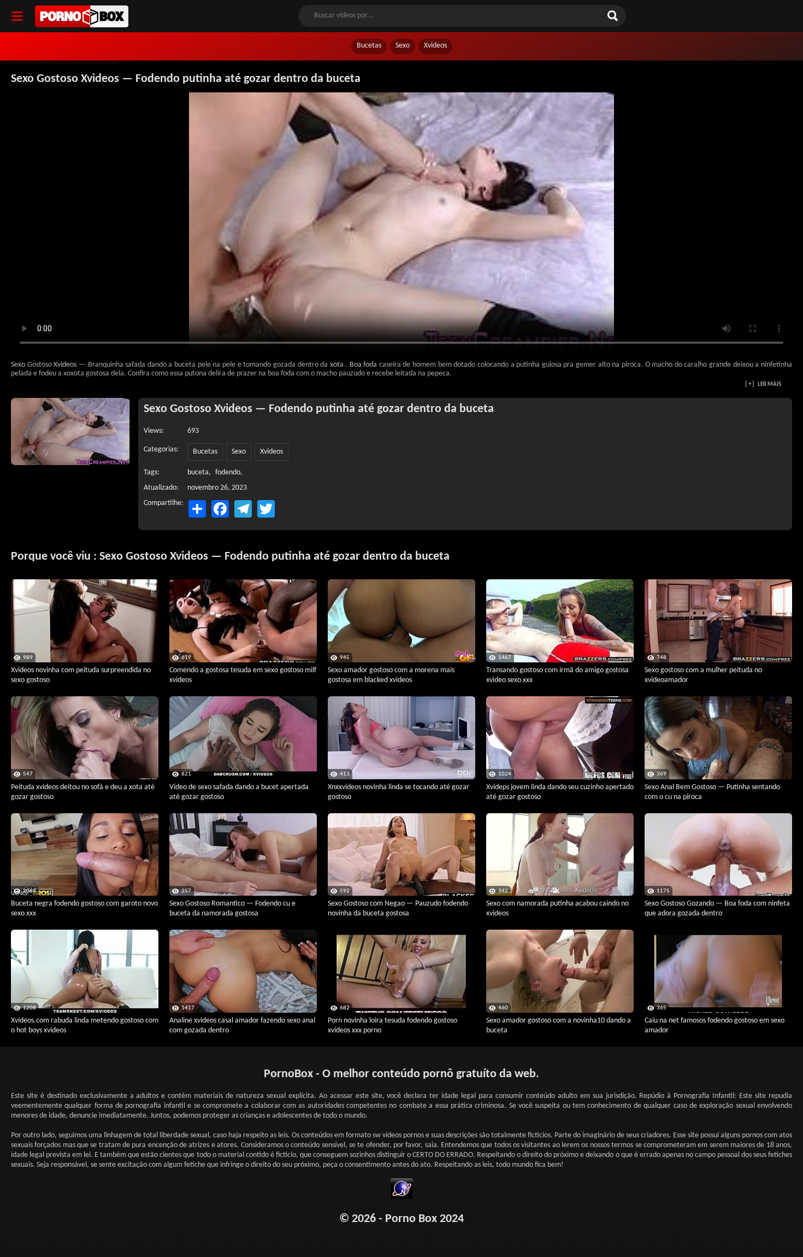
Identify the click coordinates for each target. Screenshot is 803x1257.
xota (337, 364)
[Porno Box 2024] (81, 16)
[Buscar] (614, 16)
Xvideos (435, 46)
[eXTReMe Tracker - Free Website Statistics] (402, 1190)
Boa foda (363, 364)
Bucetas (369, 46)
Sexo (402, 46)
